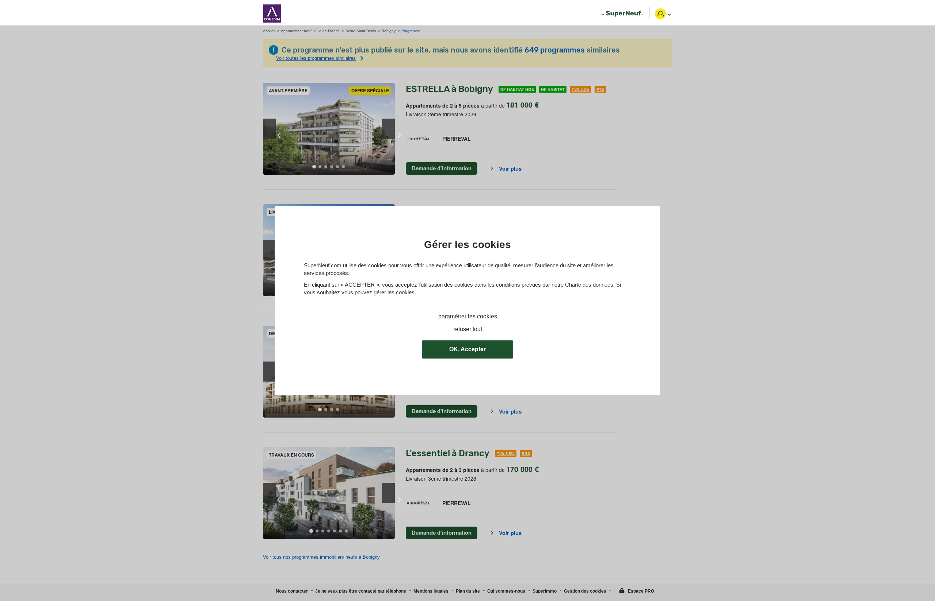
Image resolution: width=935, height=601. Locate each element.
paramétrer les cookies (467, 316)
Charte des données (589, 285)
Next (388, 129)
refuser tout (467, 329)
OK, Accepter (467, 349)
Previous (269, 129)
